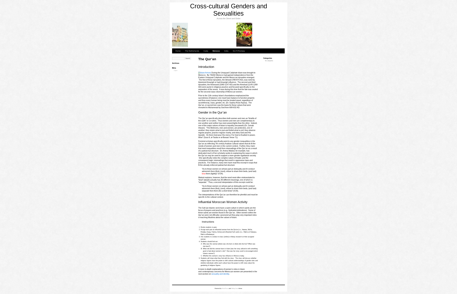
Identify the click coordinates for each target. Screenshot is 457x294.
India (180, 35)
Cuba (206, 50)
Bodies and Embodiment (212, 35)
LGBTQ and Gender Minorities (196, 35)
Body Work (260, 35)
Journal (244, 35)
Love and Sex (228, 35)
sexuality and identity (220, 274)
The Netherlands (192, 50)
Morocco (216, 50)
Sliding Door (234, 288)
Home (178, 50)
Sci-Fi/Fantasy (239, 50)
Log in (175, 70)
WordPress (225, 288)
